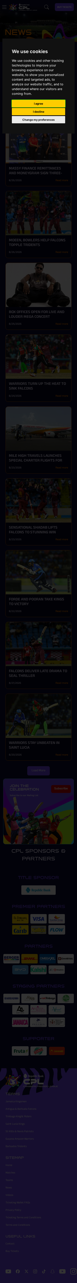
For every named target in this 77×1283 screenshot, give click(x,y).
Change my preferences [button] (38, 119)
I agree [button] (38, 103)
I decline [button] (38, 111)
